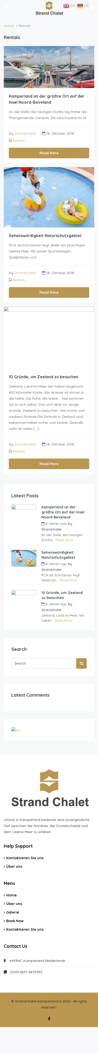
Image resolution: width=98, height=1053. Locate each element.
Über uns (14, 866)
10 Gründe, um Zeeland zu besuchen (43, 376)
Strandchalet (25, 133)
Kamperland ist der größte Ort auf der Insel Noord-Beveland (62, 512)
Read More (49, 153)
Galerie (12, 912)
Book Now (15, 921)
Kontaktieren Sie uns (24, 858)
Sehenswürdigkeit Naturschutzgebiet (45, 235)
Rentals (19, 140)
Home (11, 895)
